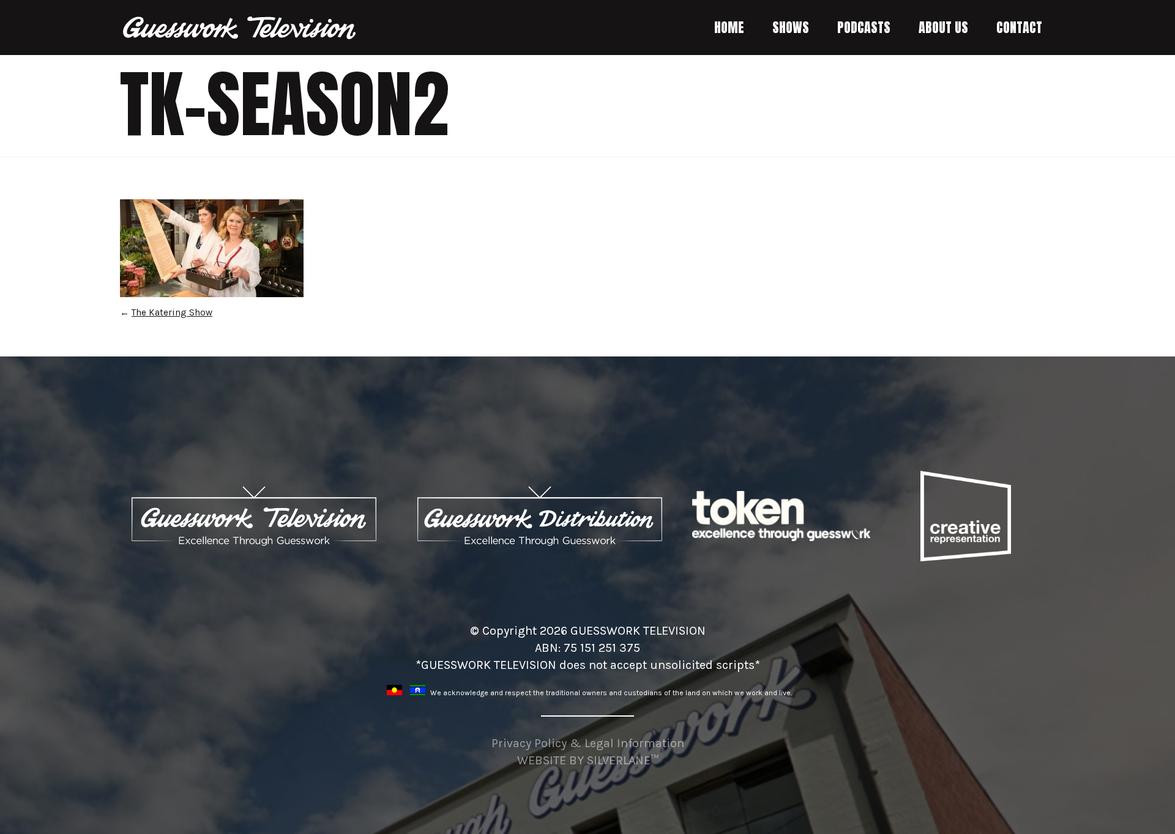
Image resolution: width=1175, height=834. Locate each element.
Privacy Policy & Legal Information (587, 743)
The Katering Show (172, 312)
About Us (943, 27)
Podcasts (863, 27)
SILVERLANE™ (622, 760)
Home (729, 27)
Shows (790, 27)
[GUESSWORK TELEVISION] (240, 28)
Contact (1019, 27)
